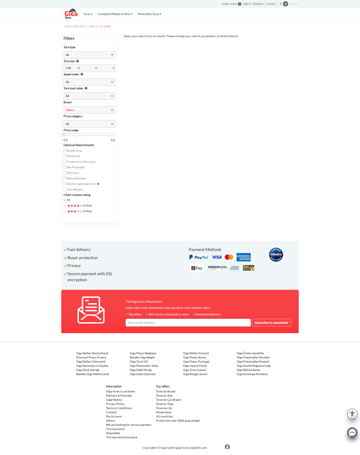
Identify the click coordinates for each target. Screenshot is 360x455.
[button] (352, 413)
